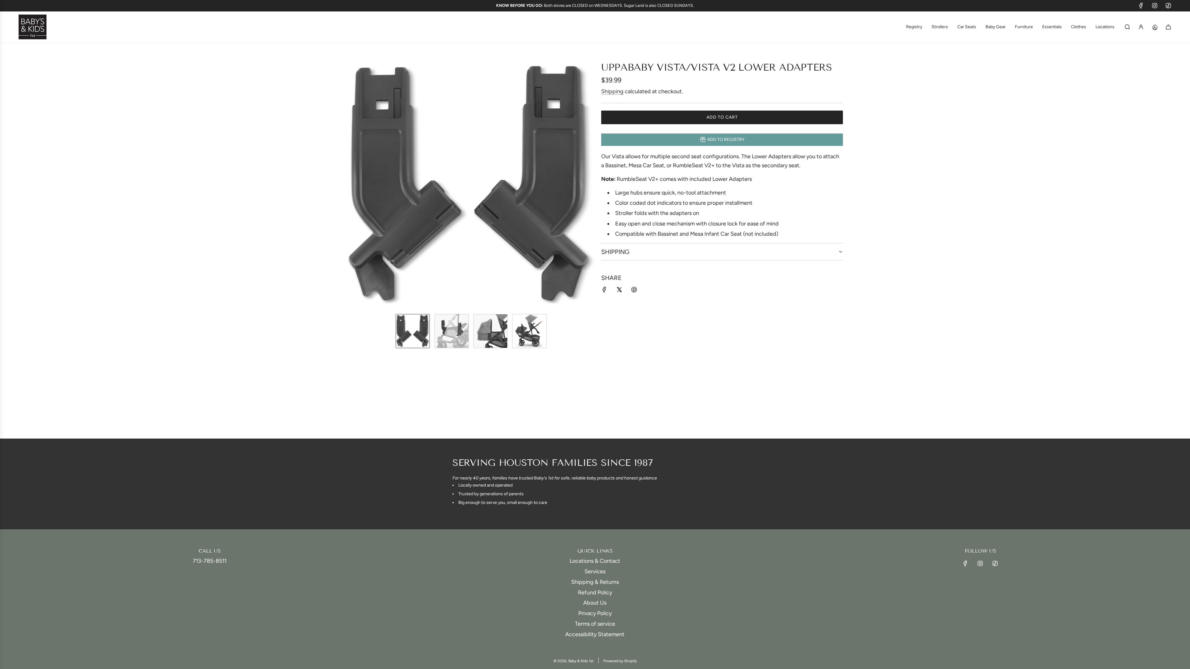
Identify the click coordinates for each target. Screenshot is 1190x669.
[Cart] (1168, 27)
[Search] (1127, 27)
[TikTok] (1168, 5)
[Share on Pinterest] (634, 291)
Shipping (612, 91)
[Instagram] (1154, 5)
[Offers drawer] (1154, 27)
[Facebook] (1141, 5)
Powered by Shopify (620, 661)
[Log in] (1141, 27)
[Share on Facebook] (604, 291)
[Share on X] (619, 291)
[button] (352, 185)
